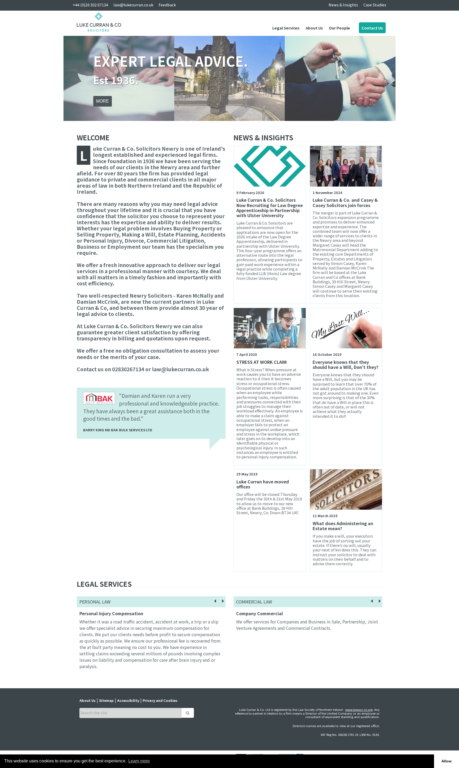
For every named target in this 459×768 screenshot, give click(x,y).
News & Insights (343, 4)
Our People (339, 28)
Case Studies (374, 4)
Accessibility (128, 700)
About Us (314, 28)
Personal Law (94, 601)
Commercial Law (254, 601)
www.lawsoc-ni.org (359, 709)
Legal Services (286, 28)
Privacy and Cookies (160, 700)
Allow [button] (446, 761)
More (102, 101)
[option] (229, 78)
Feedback (167, 4)
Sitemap (106, 700)
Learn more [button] (139, 761)
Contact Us (372, 28)
